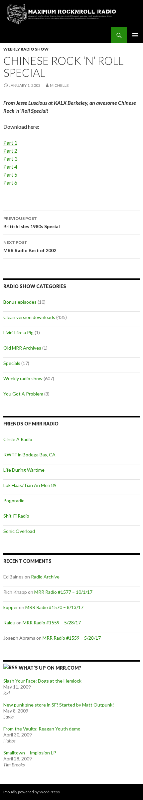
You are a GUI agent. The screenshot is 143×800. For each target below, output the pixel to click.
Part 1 (10, 142)
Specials (11, 363)
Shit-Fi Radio (16, 516)
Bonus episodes (20, 302)
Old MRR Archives (22, 348)
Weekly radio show (26, 49)
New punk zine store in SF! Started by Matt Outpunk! (58, 705)
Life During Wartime (24, 470)
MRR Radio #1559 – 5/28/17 (52, 622)
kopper (10, 607)
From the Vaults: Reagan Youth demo (41, 728)
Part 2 (10, 150)
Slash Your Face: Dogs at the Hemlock (42, 681)
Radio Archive (45, 576)
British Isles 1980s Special (31, 222)
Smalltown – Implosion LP (29, 752)
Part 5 (10, 174)
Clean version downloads (29, 317)
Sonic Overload (19, 531)
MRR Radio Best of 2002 (29, 246)
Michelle (59, 85)
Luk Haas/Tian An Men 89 (30, 485)
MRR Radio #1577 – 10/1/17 (63, 592)
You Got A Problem (23, 394)
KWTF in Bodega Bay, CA (29, 454)
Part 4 (10, 166)
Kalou (9, 622)
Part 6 (10, 182)
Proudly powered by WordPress (31, 791)
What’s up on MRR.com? (50, 668)
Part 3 (10, 158)
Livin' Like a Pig (18, 332)
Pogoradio (14, 500)
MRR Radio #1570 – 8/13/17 (54, 607)
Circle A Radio (17, 439)
